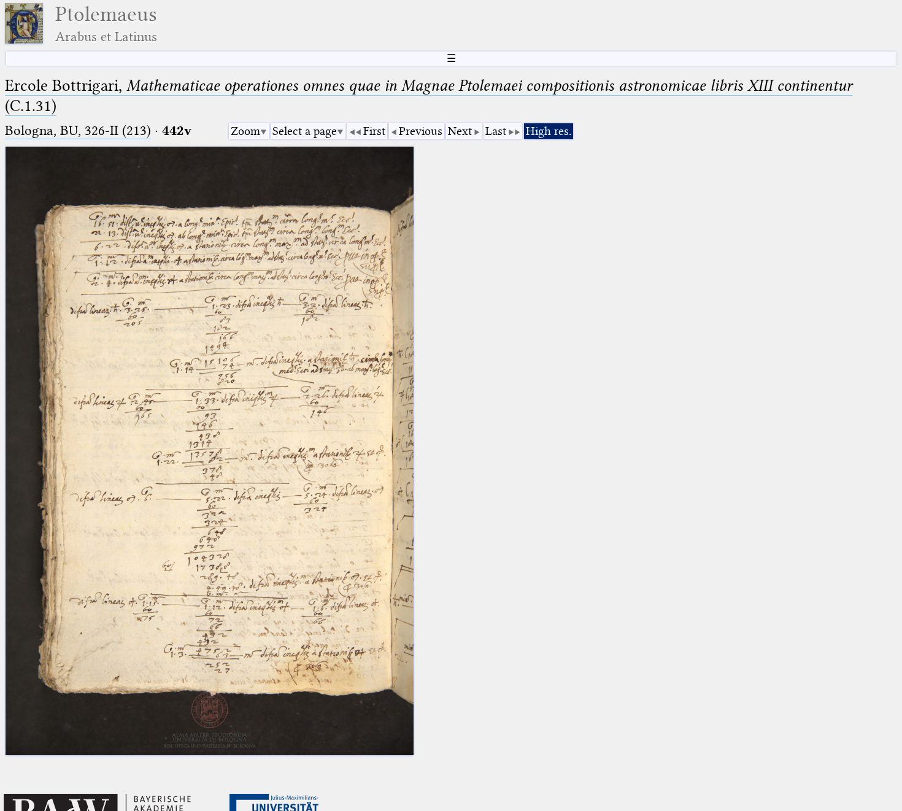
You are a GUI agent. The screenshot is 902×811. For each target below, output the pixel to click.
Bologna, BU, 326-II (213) (78, 130)
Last (495, 131)
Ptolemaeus (106, 23)
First (374, 131)
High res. (548, 131)
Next (460, 131)
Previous (420, 131)
